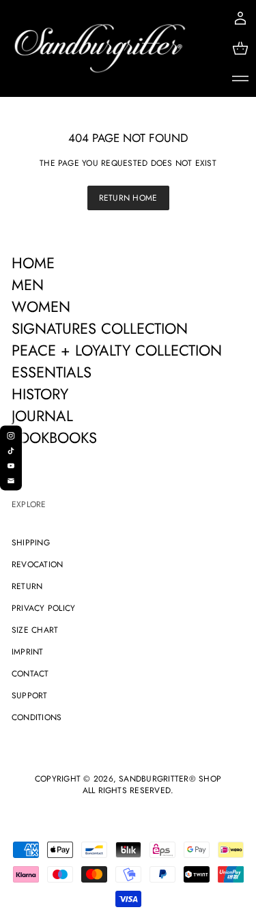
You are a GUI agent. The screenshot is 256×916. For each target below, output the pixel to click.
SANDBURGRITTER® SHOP (170, 779)
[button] (240, 48)
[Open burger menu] (240, 78)
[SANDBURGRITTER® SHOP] (100, 48)
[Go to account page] (240, 18)
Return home (128, 198)
